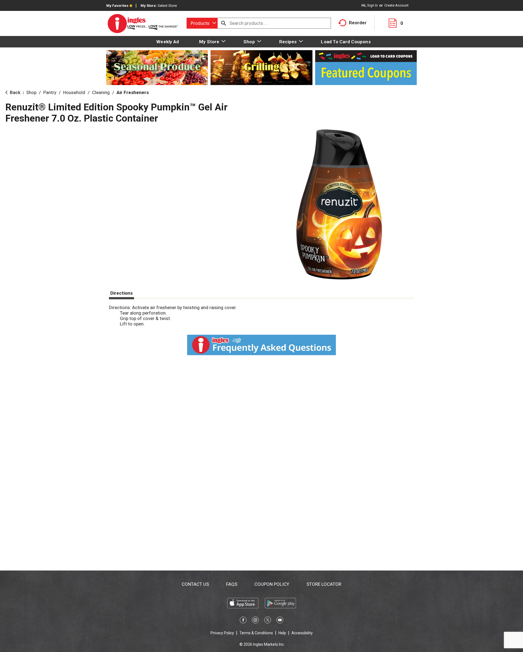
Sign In (372, 5)
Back (14, 92)
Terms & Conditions (256, 633)
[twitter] (267, 621)
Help (282, 633)
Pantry (49, 92)
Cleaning (101, 92)
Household (74, 92)
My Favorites (117, 6)
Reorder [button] (358, 22)
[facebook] (243, 621)
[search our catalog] (224, 23)
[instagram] (255, 621)
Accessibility (302, 633)
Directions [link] (121, 293)
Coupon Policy (271, 584)
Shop (31, 92)
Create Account (396, 5)
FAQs (231, 584)
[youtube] (279, 621)
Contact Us (195, 584)
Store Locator (323, 584)
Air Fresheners (133, 92)
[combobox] (202, 23)
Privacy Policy (222, 633)
